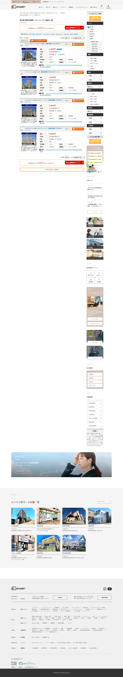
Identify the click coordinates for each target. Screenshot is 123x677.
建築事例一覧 (46, 637)
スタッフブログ (75, 607)
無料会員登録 (61, 623)
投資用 (92, 68)
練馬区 (70, 619)
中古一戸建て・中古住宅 (48, 34)
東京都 (91, 31)
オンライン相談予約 (65, 611)
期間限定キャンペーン (102, 609)
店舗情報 (23, 598)
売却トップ (36, 2)
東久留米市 (56, 619)
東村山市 (34, 619)
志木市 (82, 618)
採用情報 (91, 378)
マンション (86, 616)
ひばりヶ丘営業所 (93, 418)
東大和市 (41, 619)
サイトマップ (87, 611)
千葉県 (91, 29)
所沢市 (33, 618)
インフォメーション (46, 607)
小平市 (64, 619)
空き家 (77, 628)
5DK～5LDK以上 (94, 104)
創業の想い (34, 609)
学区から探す (58, 616)
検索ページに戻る (95, 19)
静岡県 (91, 36)
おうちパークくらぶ (78, 609)
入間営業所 (91, 414)
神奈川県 (92, 34)
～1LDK (92, 94)
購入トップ (26, 2)
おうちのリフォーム (95, 323)
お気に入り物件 (35, 623)
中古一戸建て (93, 61)
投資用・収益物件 (74, 34)
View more (95, 212)
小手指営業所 (92, 403)
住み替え (55, 628)
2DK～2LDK (93, 96)
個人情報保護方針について (31, 667)
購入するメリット (65, 609)
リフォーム (63, 7)
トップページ (35, 607)
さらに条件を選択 (96, 136)
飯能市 (53, 618)
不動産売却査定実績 (85, 630)
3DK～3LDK (93, 99)
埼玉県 (91, 27)
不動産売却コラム (53, 631)
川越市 (40, 618)
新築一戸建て (93, 58)
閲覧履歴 (45, 623)
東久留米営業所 (92, 425)
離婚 (62, 628)
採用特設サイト (47, 2)
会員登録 (108, 8)
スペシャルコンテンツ (81, 7)
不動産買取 (69, 628)
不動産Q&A (55, 609)
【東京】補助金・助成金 (81, 642)
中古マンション (59, 34)
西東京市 (103, 618)
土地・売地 (66, 34)
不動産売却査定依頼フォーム (39, 631)
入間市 (46, 618)
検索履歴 (52, 623)
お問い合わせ (93, 7)
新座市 (89, 618)
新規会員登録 (105, 597)
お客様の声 (85, 607)
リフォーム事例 (50, 642)
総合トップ (16, 2)
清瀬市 (48, 619)
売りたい (48, 7)
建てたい (55, 7)
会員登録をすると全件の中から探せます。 (41, 28)
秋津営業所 (91, 422)
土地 (91, 66)
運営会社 (13, 667)
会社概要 (91, 374)
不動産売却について (36, 628)
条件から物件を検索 (36, 616)
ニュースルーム (58, 2)
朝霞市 (96, 618)
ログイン (101, 8)
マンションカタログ (103, 616)
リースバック (85, 628)
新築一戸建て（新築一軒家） (35, 34)
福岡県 (91, 38)
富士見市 (76, 618)
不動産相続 (47, 628)
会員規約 (20, 667)
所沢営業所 (91, 407)
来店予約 (91, 381)
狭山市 (59, 618)
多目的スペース (89, 609)
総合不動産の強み (45, 609)
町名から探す (48, 616)
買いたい (41, 7)
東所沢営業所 (92, 410)
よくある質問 (77, 611)
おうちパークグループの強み (98, 607)
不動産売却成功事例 (97, 630)
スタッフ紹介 (65, 607)
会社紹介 (71, 7)
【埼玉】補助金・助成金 (64, 642)
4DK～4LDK (93, 101)
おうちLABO (95, 319)
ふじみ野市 (67, 618)
